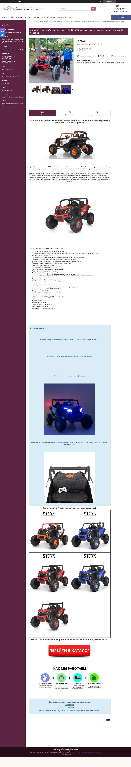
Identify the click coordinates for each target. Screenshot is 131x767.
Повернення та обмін (65, 17)
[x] (109, 720)
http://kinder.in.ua (7, 69)
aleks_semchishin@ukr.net (10, 76)
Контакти (36, 17)
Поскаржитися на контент (77, 753)
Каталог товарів (15, 17)
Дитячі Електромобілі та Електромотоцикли (48, 21)
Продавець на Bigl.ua (65, 751)
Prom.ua (75, 749)
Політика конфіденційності (93, 753)
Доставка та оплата (48, 17)
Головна (4, 17)
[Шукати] (93, 9)
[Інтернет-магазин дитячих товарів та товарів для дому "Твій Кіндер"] (9, 8)
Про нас (27, 17)
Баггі (66, 21)
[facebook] (107, 720)
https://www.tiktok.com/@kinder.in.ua (13, 103)
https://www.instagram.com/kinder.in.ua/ (14, 97)
